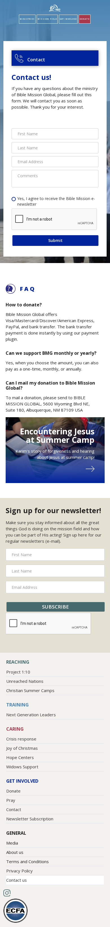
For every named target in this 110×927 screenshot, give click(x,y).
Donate (85, 19)
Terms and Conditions (27, 861)
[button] (27, 19)
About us (14, 852)
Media (12, 843)
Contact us (16, 880)
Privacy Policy (19, 871)
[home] (55, 8)
